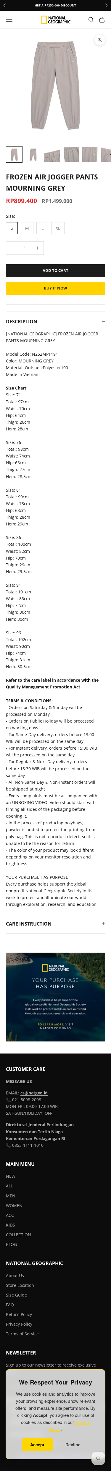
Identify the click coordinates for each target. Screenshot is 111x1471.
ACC (10, 1215)
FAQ (10, 1304)
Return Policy (19, 1314)
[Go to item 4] (71, 154)
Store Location (20, 1285)
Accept (37, 1444)
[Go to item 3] (52, 154)
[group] (55, 997)
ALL (9, 1186)
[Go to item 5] (90, 154)
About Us (15, 1275)
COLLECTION (18, 1234)
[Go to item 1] (14, 154)
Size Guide (16, 1295)
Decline (73, 1444)
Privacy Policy (19, 1324)
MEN (10, 1196)
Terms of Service (22, 1334)
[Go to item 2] (33, 154)
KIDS (10, 1225)
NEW (10, 1176)
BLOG (11, 1244)
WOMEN (14, 1205)
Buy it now (55, 288)
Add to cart (55, 270)
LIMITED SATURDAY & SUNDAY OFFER (55, 6)
